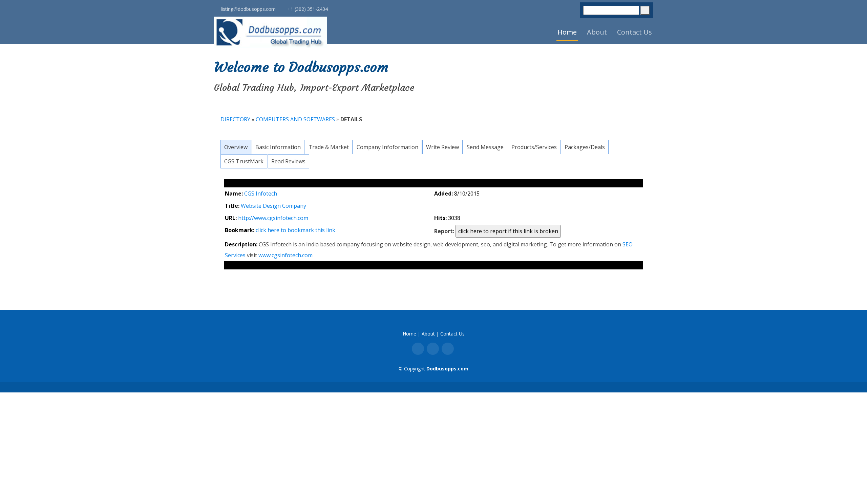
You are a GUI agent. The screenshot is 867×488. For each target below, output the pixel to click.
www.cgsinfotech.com (285, 255)
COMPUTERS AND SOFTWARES (296, 119)
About (597, 32)
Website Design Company (273, 205)
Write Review (442, 147)
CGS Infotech (260, 193)
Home (567, 32)
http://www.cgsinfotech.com (273, 218)
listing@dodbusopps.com (247, 10)
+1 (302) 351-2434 (307, 10)
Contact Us (634, 32)
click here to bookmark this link (295, 230)
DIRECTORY (235, 119)
